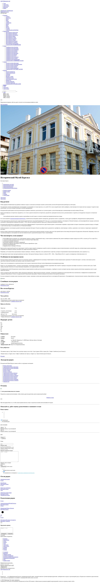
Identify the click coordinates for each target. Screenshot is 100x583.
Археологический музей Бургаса (18, 218)
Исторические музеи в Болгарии (10, 368)
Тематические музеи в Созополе (10, 375)
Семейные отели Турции (12, 58)
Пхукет (7, 27)
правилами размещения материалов (26, 472)
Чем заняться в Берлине (11, 33)
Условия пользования (8, 555)
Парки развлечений (10, 72)
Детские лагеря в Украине (12, 65)
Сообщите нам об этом (16, 301)
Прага (7, 26)
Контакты (5, 7)
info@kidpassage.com (5, 1)
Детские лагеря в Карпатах (12, 68)
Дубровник (8, 22)
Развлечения (6, 31)
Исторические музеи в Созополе (10, 380)
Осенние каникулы (10, 82)
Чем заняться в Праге (11, 39)
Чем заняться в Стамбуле (11, 42)
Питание (8, 75)
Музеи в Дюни (6, 370)
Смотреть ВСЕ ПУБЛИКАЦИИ (13, 83)
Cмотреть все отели (5, 479)
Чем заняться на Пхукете (11, 41)
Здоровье (8, 74)
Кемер (7, 24)
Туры (4, 3)
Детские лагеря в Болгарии (12, 63)
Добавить (50, 397)
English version (6, 560)
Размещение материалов (9, 558)
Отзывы (5, 194)
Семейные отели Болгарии (12, 48)
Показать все (6, 381)
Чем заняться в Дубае (11, 37)
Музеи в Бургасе (7, 369)
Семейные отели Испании (12, 53)
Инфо (4, 192)
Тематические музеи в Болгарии (10, 366)
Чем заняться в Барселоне (12, 32)
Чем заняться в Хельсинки (12, 43)
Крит (7, 25)
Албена (7, 16)
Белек (7, 19)
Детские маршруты (10, 71)
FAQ (4, 559)
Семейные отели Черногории (13, 59)
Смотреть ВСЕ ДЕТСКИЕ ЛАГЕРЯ (14, 69)
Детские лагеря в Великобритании (14, 64)
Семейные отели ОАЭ (11, 55)
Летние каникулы (10, 81)
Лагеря (4, 61)
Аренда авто (6, 5)
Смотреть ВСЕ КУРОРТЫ (12, 30)
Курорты (5, 15)
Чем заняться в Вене (10, 36)
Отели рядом (6, 195)
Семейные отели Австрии (12, 47)
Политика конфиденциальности (10, 557)
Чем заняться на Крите (11, 38)
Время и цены (6, 191)
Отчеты (5, 549)
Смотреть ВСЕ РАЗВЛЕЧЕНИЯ (13, 44)
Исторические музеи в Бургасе (10, 376)
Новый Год (8, 80)
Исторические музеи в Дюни (10, 377)
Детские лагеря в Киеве (11, 66)
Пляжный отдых (10, 77)
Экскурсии (5, 4)
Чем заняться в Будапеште (12, 35)
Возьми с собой (9, 76)
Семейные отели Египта (11, 52)
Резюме (7, 190)
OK (1, 104)
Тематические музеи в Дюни (10, 374)
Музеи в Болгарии (7, 365)
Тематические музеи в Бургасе (10, 373)
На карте (3, 356)
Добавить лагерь (7, 554)
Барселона (8, 17)
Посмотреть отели (5, 285)
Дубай (7, 21)
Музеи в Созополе (7, 371)
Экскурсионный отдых (11, 79)
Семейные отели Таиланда (12, 57)
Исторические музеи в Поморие (10, 379)
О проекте (5, 552)
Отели (4, 46)
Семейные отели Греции (11, 50)
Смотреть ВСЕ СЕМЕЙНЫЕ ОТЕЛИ (14, 60)
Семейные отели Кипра (11, 54)
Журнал (5, 70)
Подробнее (5, 104)
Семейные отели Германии (12, 49)
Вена (7, 20)
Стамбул (8, 28)
